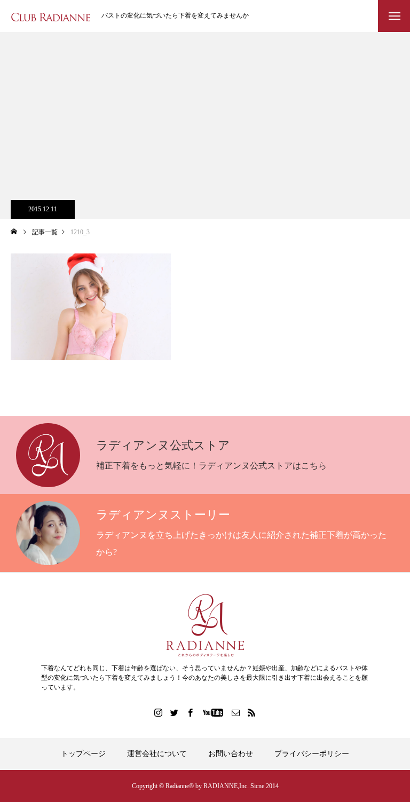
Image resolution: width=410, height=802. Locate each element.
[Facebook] (190, 712)
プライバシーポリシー (311, 754)
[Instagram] (158, 712)
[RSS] (252, 712)
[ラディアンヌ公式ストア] (205, 625)
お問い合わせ (230, 754)
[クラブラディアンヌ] (51, 16)
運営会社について (157, 754)
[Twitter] (174, 712)
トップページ (83, 754)
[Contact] (236, 712)
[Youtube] (213, 712)
